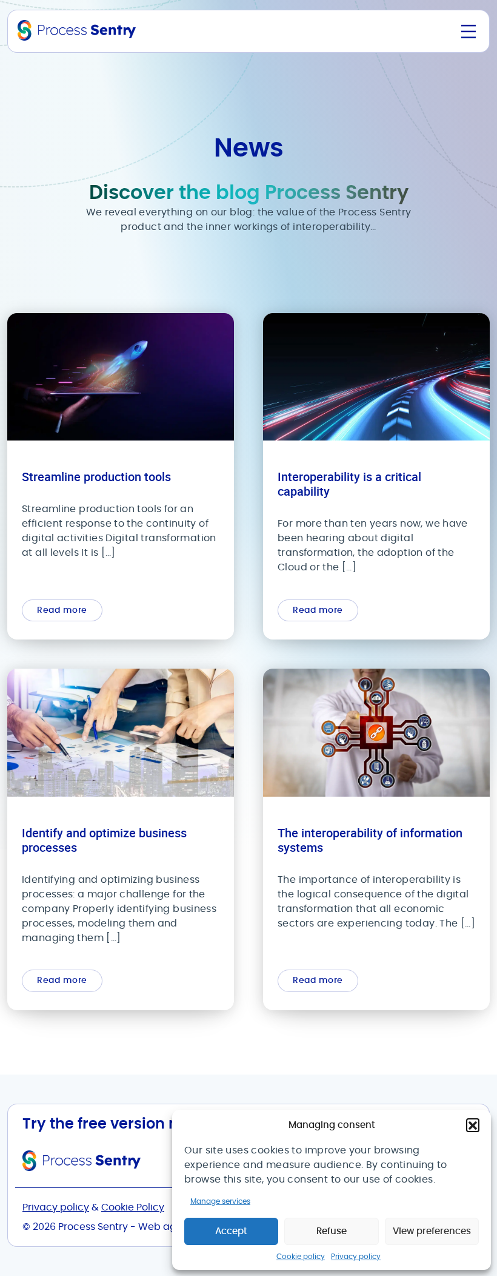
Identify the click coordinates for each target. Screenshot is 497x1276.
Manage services (220, 1201)
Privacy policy (356, 1256)
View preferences (432, 1231)
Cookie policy (300, 1256)
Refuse (331, 1231)
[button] (473, 1125)
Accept (231, 1231)
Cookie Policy (132, 1207)
